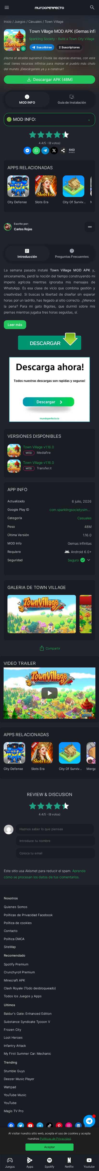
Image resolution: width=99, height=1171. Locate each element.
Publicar (83, 863)
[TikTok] (49, 1125)
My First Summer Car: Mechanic (27, 1053)
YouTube (10, 1103)
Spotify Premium (16, 964)
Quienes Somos (15, 907)
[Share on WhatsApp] (36, 150)
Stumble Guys (14, 1071)
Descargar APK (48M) (49, 79)
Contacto (11, 931)
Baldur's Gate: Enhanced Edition (28, 1013)
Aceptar (49, 1147)
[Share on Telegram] (45, 150)
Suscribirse (44, 47)
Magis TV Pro (14, 1111)
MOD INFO (27, 99)
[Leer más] (49, 324)
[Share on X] (54, 150)
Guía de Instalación (72, 99)
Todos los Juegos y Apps (23, 996)
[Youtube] (30, 1125)
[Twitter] (20, 1125)
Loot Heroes (13, 1037)
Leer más (15, 324)
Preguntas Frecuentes (72, 253)
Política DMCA (14, 939)
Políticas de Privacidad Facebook (28, 915)
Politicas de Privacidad (55, 1138)
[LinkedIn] (78, 1125)
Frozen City (12, 1029)
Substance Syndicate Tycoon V (27, 1022)
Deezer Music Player (19, 1079)
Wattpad (10, 1087)
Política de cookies (18, 923)
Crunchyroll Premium (19, 972)
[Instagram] (68, 1125)
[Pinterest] (59, 1125)
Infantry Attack (15, 1046)
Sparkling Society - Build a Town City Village (61, 39)
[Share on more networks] (63, 150)
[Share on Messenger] (27, 150)
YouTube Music (15, 1095)
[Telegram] (40, 1125)
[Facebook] (11, 1125)
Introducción (27, 252)
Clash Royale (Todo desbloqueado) (30, 988)
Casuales (84, 518)
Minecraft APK (14, 980)
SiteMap (10, 947)
